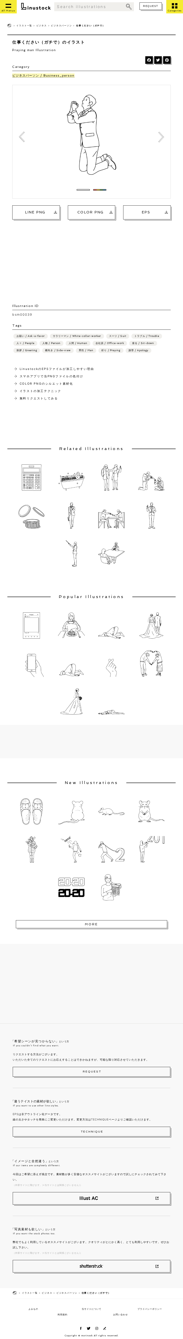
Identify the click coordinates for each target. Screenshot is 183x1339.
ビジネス (41, 25)
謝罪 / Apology (138, 350)
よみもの (33, 1309)
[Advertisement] (94, 257)
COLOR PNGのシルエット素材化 (46, 383)
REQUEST (150, 6)
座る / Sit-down (143, 343)
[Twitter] (158, 60)
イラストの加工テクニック (40, 391)
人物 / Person (51, 343)
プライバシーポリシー (149, 1309)
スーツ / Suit (117, 336)
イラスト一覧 (24, 25)
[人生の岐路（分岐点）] (22, 137)
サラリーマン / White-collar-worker (77, 336)
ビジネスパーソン (61, 25)
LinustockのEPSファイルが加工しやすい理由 (57, 369)
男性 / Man (86, 350)
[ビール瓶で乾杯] (161, 137)
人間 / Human (78, 343)
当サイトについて (91, 1309)
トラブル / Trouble (146, 336)
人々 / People (25, 343)
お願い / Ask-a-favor (31, 336)
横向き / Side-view (58, 350)
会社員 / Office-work (110, 343)
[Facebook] (149, 60)
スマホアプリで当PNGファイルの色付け (51, 376)
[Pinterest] (167, 60)
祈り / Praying (110, 350)
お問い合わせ (120, 1314)
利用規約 (62, 1314)
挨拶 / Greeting (27, 350)
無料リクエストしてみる (39, 398)
